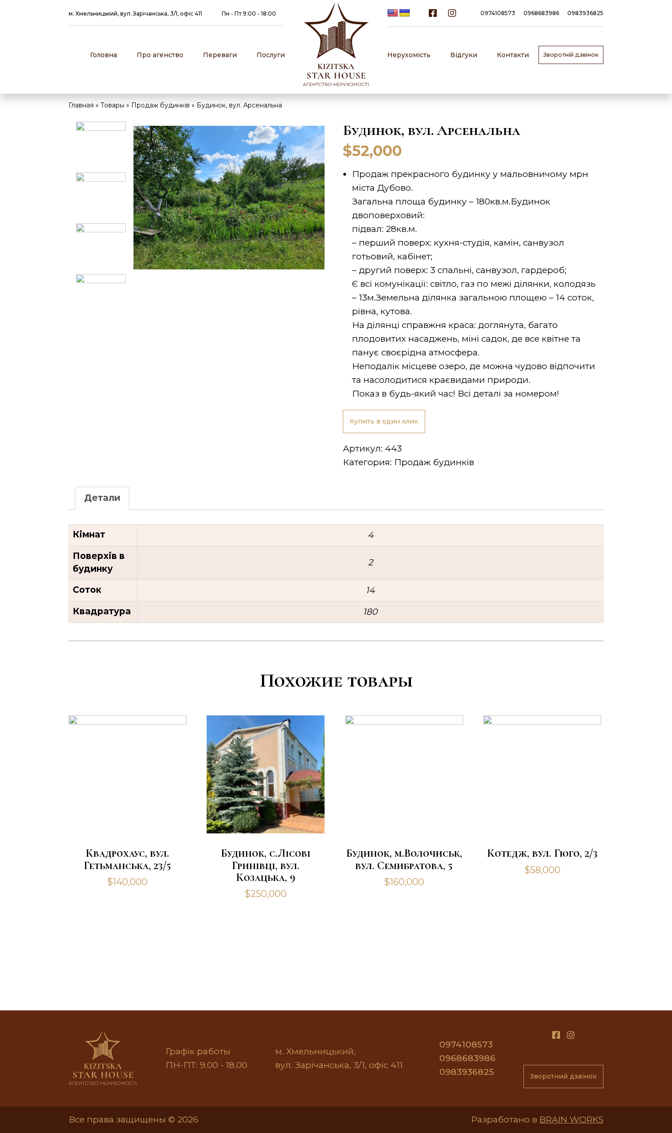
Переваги (220, 55)
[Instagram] (452, 13)
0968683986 (541, 13)
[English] (392, 13)
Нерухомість (409, 55)
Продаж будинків (434, 462)
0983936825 (585, 13)
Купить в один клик (384, 421)
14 (370, 590)
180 (370, 612)
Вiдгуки (463, 55)
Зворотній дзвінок (571, 54)
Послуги (270, 55)
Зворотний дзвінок (563, 1076)
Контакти (513, 55)
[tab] (102, 498)
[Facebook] (433, 13)
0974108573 (497, 13)
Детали (102, 498)
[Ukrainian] (404, 13)
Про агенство (160, 55)
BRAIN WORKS (571, 1119)
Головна (103, 55)
